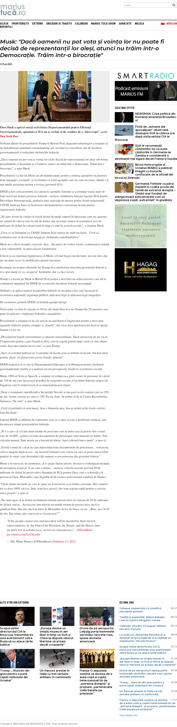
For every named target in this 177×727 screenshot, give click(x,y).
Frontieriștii (20, 23)
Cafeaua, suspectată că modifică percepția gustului (140, 610)
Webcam (171, 23)
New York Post (9, 136)
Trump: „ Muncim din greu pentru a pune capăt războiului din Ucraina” (14, 675)
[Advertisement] (52, 571)
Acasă (4, 23)
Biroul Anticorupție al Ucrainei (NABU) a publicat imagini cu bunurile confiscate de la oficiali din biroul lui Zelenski (144, 171)
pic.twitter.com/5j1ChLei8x (23, 534)
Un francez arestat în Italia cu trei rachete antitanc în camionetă (55, 674)
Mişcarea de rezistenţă (31, 10)
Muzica (139, 23)
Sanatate (125, 23)
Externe (37, 23)
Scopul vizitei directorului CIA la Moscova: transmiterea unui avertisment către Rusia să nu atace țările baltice (16, 636)
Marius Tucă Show (103, 23)
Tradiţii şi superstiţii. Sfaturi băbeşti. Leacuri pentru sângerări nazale (142, 619)
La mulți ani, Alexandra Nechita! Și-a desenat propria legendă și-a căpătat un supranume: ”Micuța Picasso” (145, 638)
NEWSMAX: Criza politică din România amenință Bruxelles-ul (156, 117)
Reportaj (6, 26)
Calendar (81, 23)
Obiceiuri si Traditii (59, 23)
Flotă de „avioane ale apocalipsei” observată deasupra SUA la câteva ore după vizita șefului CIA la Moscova (145, 133)
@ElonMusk (84, 530)
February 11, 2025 (64, 541)
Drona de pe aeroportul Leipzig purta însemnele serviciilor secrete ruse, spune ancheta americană (97, 635)
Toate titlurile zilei (128, 715)
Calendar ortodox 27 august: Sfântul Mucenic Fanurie (142, 627)
